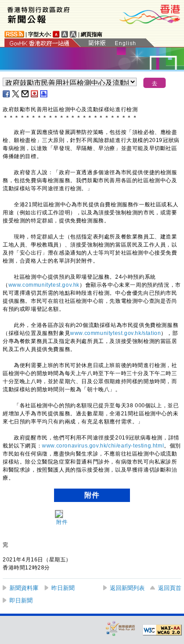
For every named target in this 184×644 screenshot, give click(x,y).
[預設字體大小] (56, 34)
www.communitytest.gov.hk (43, 285)
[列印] (44, 93)
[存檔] (35, 93)
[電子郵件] (25, 93)
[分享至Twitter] (16, 93)
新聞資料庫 (23, 588)
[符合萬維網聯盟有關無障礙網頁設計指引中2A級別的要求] (162, 630)
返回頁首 (169, 588)
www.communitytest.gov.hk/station (115, 333)
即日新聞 (21, 600)
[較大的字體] (64, 34)
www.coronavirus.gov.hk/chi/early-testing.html (103, 446)
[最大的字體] (73, 34)
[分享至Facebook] (7, 93)
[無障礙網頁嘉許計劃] (121, 628)
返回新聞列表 (127, 588)
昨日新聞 (63, 588)
